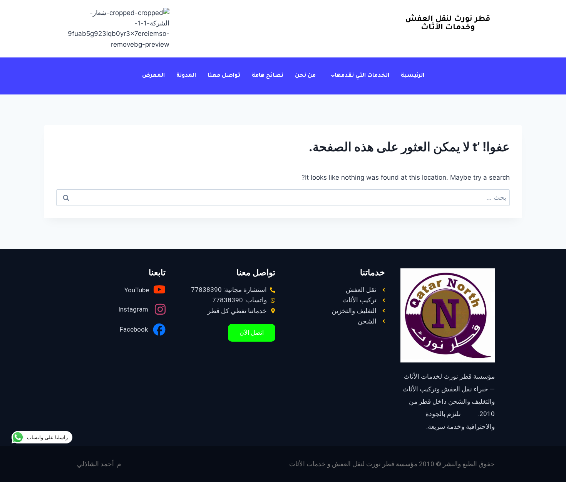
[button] (358, 76)
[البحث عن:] (283, 197)
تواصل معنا (224, 76)
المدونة (186, 76)
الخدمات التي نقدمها (362, 76)
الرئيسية (412, 76)
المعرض (153, 76)
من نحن (305, 76)
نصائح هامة (267, 76)
